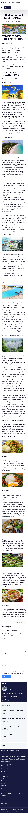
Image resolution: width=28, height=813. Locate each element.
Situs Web (4, 665)
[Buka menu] (2, 8)
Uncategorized (14, 11)
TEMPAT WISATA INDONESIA (10, 2)
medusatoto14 (19, 21)
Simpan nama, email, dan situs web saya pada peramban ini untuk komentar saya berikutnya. (14, 672)
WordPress (15, 811)
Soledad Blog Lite (4, 811)
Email (3, 659)
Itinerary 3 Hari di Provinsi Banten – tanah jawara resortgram (12, 711)
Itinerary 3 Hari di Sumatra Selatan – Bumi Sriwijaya (12, 735)
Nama (4, 653)
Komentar (4, 638)
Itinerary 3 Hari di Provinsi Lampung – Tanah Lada (13, 719)
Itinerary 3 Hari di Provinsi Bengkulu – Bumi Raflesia (13, 727)
